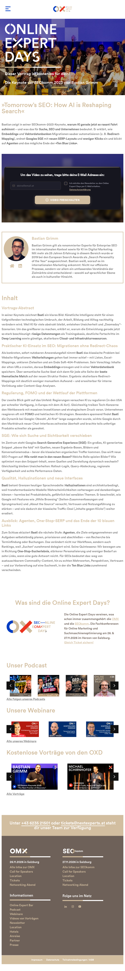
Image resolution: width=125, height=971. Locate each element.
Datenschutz (52, 959)
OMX (115, 619)
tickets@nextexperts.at (83, 823)
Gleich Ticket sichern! (79, 642)
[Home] (12, 266)
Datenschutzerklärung (80, 189)
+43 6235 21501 (35, 823)
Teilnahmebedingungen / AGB (78, 959)
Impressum (36, 959)
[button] (8, 9)
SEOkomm (82, 624)
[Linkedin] (20, 266)
